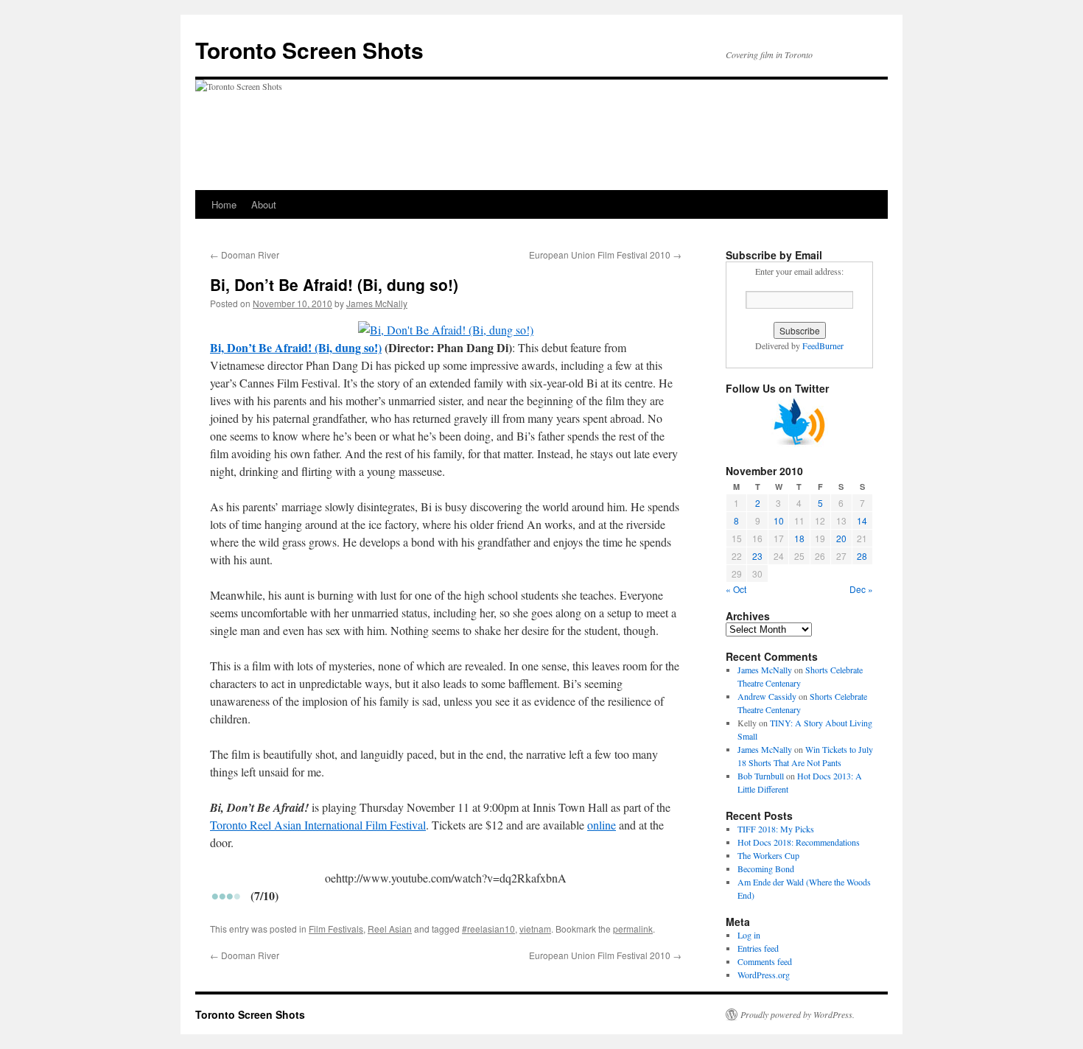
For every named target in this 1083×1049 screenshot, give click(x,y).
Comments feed (764, 961)
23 (757, 556)
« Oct (736, 589)
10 (779, 520)
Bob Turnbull (760, 776)
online (601, 824)
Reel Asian (390, 928)
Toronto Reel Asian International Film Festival (318, 824)
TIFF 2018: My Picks (775, 829)
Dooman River (244, 254)
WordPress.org (763, 974)
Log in (748, 935)
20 (841, 538)
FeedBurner (823, 345)
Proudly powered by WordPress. (797, 1014)
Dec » (861, 589)
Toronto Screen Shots (309, 50)
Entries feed (758, 948)
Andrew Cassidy (766, 696)
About (263, 204)
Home (223, 204)
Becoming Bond (765, 868)
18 (799, 538)
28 (862, 556)
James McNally (376, 303)
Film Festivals (336, 928)
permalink (633, 928)
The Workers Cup (768, 855)
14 (862, 520)
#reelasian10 (488, 928)
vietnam (535, 928)
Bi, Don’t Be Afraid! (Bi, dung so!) (296, 347)
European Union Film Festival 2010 (605, 254)
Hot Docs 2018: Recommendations (798, 842)
